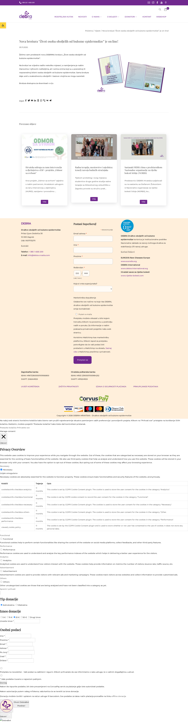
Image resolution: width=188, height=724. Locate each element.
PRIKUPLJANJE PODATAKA (145, 386)
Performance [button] (6, 546)
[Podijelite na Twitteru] (28, 101)
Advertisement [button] (7, 567)
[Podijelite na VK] (47, 101)
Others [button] (3, 578)
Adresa (4, 648)
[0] (165, 9)
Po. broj (4, 652)
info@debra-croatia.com (39, 255)
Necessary (7, 470)
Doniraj (3, 683)
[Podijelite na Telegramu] (50, 101)
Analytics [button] (4, 557)
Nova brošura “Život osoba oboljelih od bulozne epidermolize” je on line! (68, 41)
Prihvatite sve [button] (23, 428)
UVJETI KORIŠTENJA (30, 386)
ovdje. (51, 83)
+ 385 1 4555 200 (36, 252)
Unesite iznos (7, 621)
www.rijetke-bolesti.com (132, 275)
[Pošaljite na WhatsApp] (41, 101)
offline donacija (119, 696)
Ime (76, 245)
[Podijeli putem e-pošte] (32, 101)
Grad (3, 656)
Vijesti (97, 31)
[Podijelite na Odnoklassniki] (38, 101)
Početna (89, 31)
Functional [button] (5, 535)
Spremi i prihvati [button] (7, 589)
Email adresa (80, 233)
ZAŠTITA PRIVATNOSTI (69, 386)
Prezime (78, 256)
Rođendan (79, 267)
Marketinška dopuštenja (85, 298)
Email (3, 644)
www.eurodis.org (129, 261)
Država (4, 660)
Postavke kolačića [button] (8, 428)
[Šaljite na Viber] (44, 101)
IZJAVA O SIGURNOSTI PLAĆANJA (111, 386)
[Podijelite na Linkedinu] (35, 101)
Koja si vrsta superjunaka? (85, 284)
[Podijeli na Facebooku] (25, 101)
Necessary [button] (4, 466)
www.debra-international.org (134, 268)
